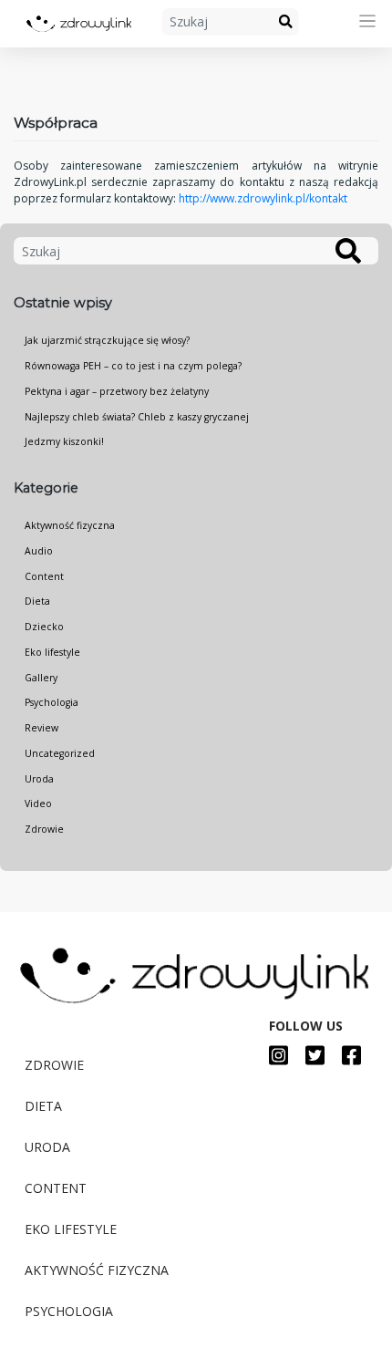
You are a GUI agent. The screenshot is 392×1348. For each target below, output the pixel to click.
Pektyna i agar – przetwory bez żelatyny (117, 391)
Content (44, 576)
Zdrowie (44, 829)
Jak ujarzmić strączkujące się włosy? (107, 340)
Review (41, 727)
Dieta (37, 601)
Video (38, 803)
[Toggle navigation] (368, 21)
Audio (39, 550)
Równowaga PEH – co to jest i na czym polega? (133, 365)
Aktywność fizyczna (70, 525)
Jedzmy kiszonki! (64, 441)
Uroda (39, 779)
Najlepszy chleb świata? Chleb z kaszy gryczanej (137, 416)
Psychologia (51, 702)
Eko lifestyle (52, 652)
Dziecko (44, 626)
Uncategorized (60, 753)
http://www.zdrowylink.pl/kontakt (263, 198)
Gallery (41, 677)
